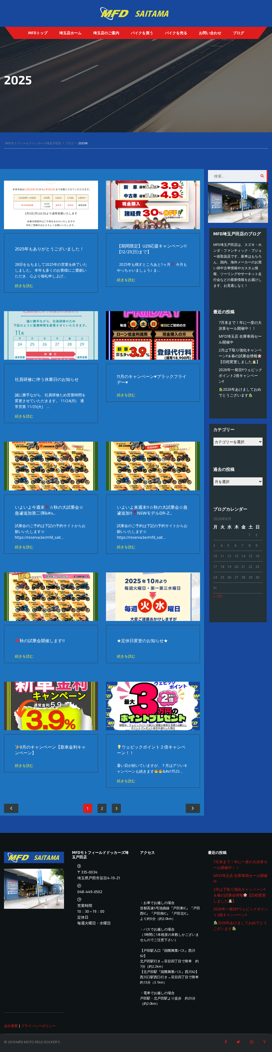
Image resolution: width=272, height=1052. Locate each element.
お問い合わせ (210, 33)
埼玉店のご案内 (106, 33)
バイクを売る (176, 33)
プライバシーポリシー (38, 1025)
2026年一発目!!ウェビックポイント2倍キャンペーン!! (240, 375)
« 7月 (217, 596)
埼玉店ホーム (70, 33)
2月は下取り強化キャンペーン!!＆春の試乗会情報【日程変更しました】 (240, 355)
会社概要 (11, 1025)
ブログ (238, 33)
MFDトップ (38, 33)
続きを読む (24, 285)
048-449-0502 (89, 891)
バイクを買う (142, 33)
